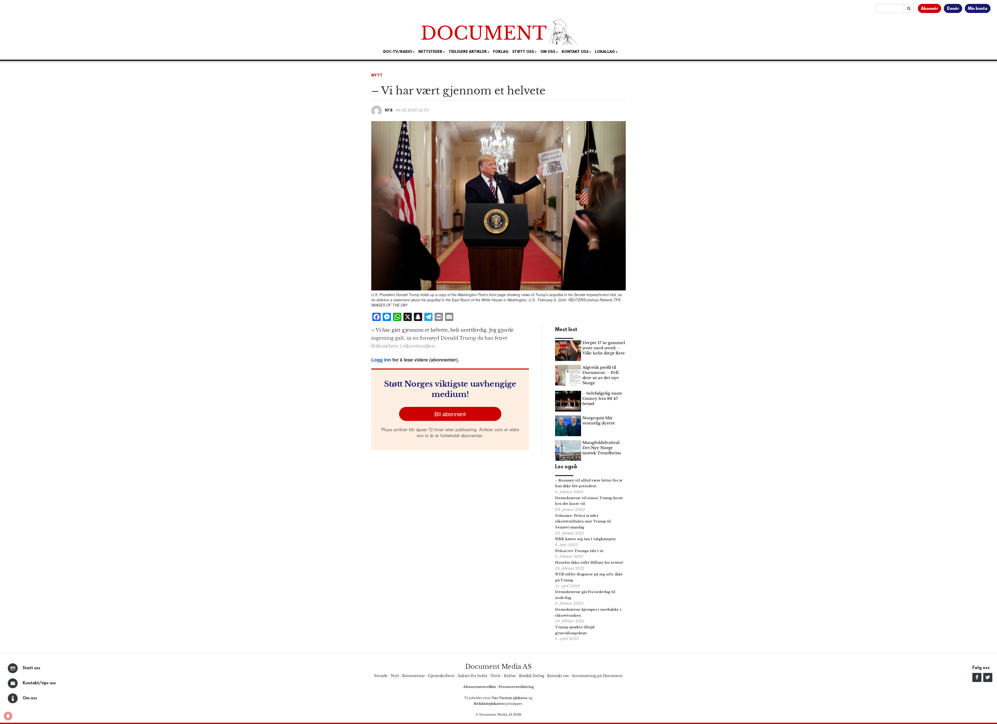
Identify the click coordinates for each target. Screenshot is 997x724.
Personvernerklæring (516, 687)
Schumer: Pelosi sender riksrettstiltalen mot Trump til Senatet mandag (583, 521)
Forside (381, 675)
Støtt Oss (523, 52)
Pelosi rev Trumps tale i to (579, 551)
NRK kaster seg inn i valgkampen (585, 539)
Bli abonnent (450, 414)
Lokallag (605, 52)
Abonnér (929, 8)
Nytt (377, 75)
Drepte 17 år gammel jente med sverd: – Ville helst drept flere (603, 348)
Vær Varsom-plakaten (510, 698)
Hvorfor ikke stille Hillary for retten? (589, 562)
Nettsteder (430, 52)
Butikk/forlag (531, 675)
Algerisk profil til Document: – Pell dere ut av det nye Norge (600, 375)
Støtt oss (31, 668)
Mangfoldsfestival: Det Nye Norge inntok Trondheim (601, 447)
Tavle (495, 675)
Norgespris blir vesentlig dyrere (598, 420)
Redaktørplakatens (489, 704)
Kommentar (413, 675)
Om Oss (547, 52)
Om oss (30, 698)
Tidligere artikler (468, 52)
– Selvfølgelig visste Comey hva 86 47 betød (602, 398)
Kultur (510, 675)
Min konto (977, 8)
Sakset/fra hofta (472, 675)
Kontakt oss (575, 52)
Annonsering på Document (597, 675)
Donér (953, 8)
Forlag (501, 52)
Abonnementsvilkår (480, 687)
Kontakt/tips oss (39, 683)
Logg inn (381, 359)
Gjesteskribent (441, 675)
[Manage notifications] (8, 716)
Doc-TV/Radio (397, 52)
